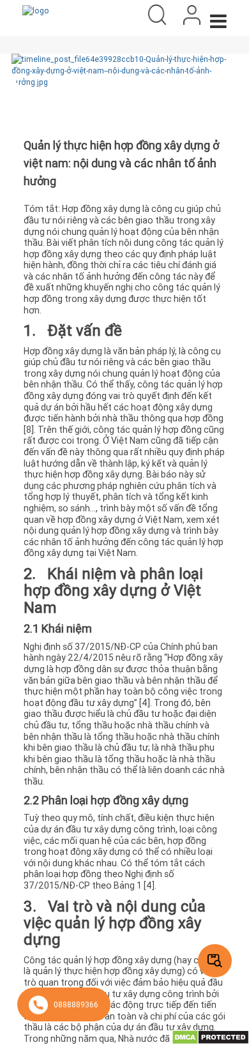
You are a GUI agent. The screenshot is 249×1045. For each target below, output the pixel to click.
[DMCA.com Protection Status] (210, 1036)
